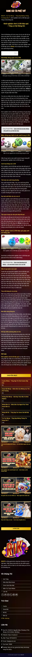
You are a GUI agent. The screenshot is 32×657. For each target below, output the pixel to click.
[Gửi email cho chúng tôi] (8, 594)
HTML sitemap (5, 618)
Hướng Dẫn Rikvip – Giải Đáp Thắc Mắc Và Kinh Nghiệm (15, 398)
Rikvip (12, 46)
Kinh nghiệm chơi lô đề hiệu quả (10, 357)
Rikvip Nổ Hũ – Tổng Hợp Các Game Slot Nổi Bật (15, 412)
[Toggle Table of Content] (15, 53)
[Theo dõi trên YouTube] (16, 594)
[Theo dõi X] (2, 594)
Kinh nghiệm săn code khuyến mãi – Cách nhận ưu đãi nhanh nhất (14, 470)
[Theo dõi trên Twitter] (5, 594)
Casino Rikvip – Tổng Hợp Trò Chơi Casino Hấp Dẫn (15, 382)
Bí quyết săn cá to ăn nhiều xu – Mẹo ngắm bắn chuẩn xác (15, 495)
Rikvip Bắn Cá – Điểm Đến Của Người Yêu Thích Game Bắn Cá (15, 405)
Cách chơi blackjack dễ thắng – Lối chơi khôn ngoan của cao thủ (16, 445)
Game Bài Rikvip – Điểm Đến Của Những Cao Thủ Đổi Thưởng (16, 390)
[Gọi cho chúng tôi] (11, 594)
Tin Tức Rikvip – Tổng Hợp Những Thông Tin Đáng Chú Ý (14, 419)
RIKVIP (3, 16)
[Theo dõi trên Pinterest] (14, 594)
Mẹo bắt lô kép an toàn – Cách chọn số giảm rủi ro (13, 519)
